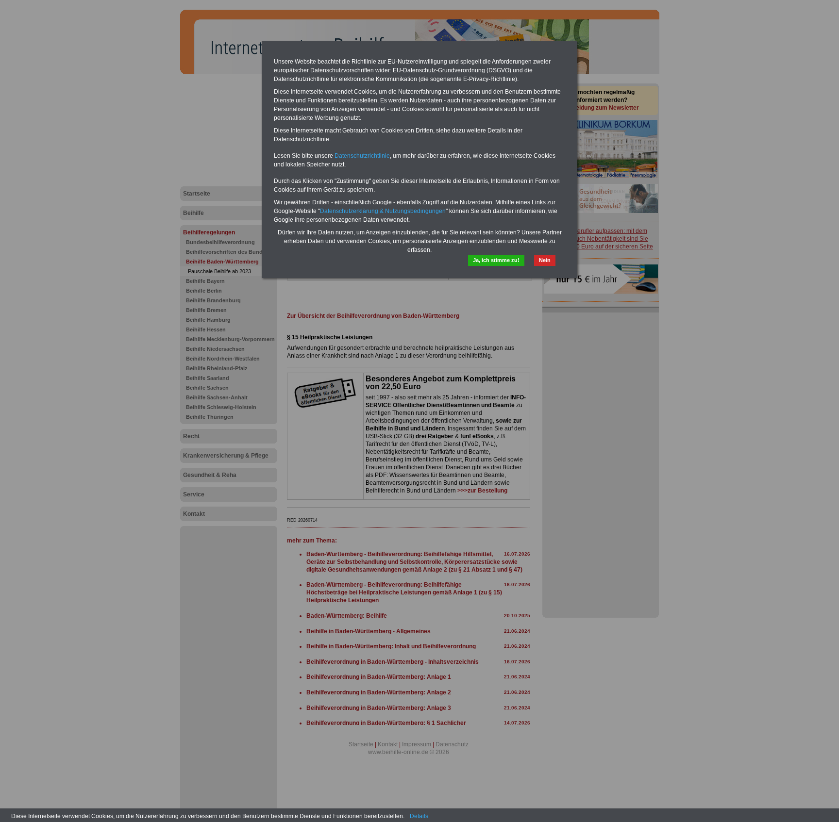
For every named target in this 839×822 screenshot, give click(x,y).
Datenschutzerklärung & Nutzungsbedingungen (383, 211)
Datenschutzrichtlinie (362, 155)
